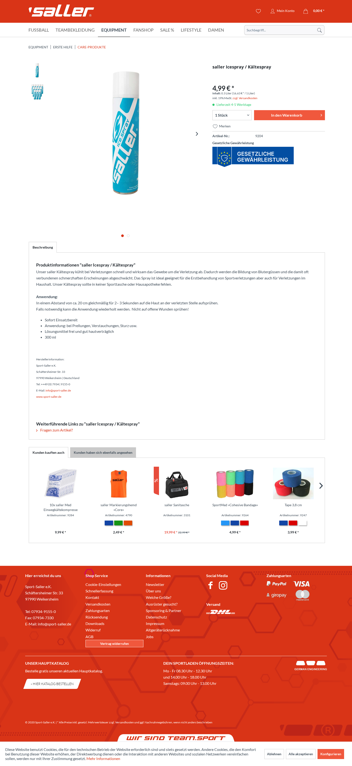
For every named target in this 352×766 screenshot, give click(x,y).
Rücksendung (96, 617)
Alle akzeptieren (301, 754)
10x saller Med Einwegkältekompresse (61, 507)
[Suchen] (319, 30)
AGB (89, 636)
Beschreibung (43, 247)
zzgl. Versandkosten (245, 98)
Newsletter (155, 584)
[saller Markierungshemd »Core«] (118, 483)
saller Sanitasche (177, 505)
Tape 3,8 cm (293, 505)
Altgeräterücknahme (163, 630)
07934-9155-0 (43, 611)
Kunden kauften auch (48, 452)
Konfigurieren (330, 754)
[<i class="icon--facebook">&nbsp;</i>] (211, 586)
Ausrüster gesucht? (161, 604)
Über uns (153, 591)
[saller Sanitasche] (176, 483)
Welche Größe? (158, 597)
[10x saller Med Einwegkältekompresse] (60, 483)
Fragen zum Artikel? (56, 430)
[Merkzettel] (258, 11)
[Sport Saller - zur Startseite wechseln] (61, 12)
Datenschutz (156, 617)
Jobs (149, 636)
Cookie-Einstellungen (103, 584)
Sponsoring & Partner (163, 610)
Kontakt (92, 597)
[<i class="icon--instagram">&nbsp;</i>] (224, 586)
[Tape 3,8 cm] (293, 483)
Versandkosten (97, 604)
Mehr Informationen (103, 758)
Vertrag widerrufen (114, 643)
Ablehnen (274, 754)
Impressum (155, 623)
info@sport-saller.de (54, 624)
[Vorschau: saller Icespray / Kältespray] (37, 70)
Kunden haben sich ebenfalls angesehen (103, 452)
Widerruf (93, 630)
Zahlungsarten (97, 610)
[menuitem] (284, 30)
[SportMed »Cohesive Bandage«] (235, 483)
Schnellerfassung (99, 591)
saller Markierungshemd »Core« (119, 507)
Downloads (94, 623)
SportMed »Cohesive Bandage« (235, 505)
